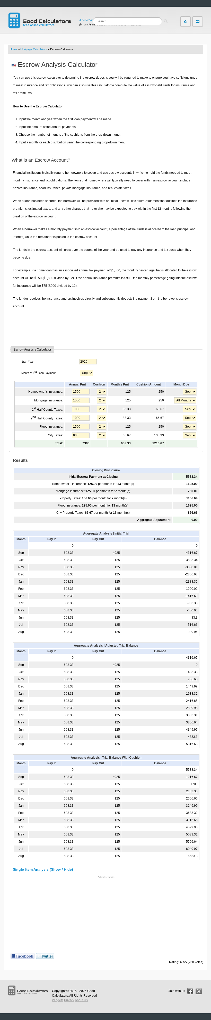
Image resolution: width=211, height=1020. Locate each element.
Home (13, 49)
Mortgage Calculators (33, 49)
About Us (81, 1000)
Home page (185, 21)
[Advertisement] (106, 326)
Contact (197, 21)
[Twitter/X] (199, 991)
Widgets (57, 1000)
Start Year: (27, 361)
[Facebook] (190, 991)
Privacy (69, 1000)
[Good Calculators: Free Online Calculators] (40, 20)
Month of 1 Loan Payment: (38, 372)
